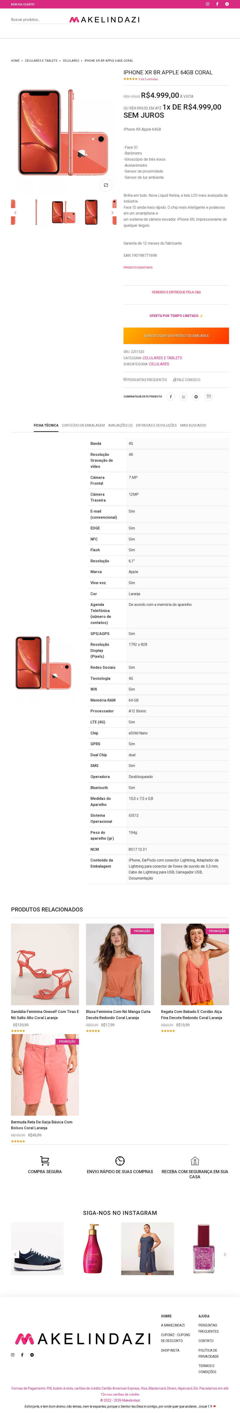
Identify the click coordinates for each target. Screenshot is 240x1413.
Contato (206, 1341)
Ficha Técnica (46, 425)
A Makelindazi (173, 1325)
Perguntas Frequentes (147, 380)
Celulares (71, 60)
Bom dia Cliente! (23, 4)
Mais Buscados (193, 425)
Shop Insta (170, 1350)
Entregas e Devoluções (156, 425)
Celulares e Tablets (41, 60)
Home (15, 60)
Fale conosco (188, 380)
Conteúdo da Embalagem (83, 425)
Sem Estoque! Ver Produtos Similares (176, 336)
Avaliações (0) (120, 425)
